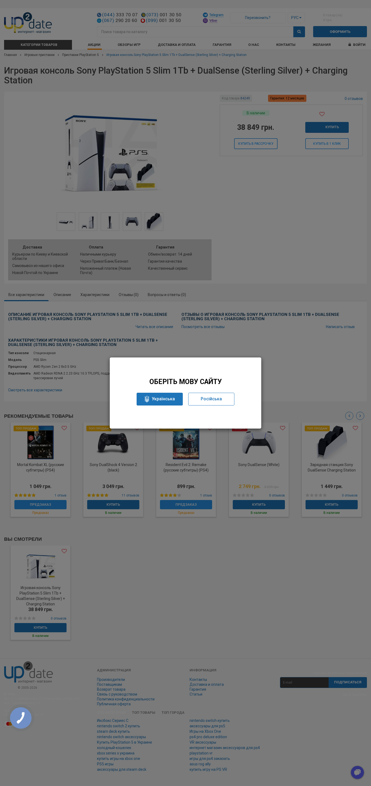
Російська (211, 398)
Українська (163, 398)
